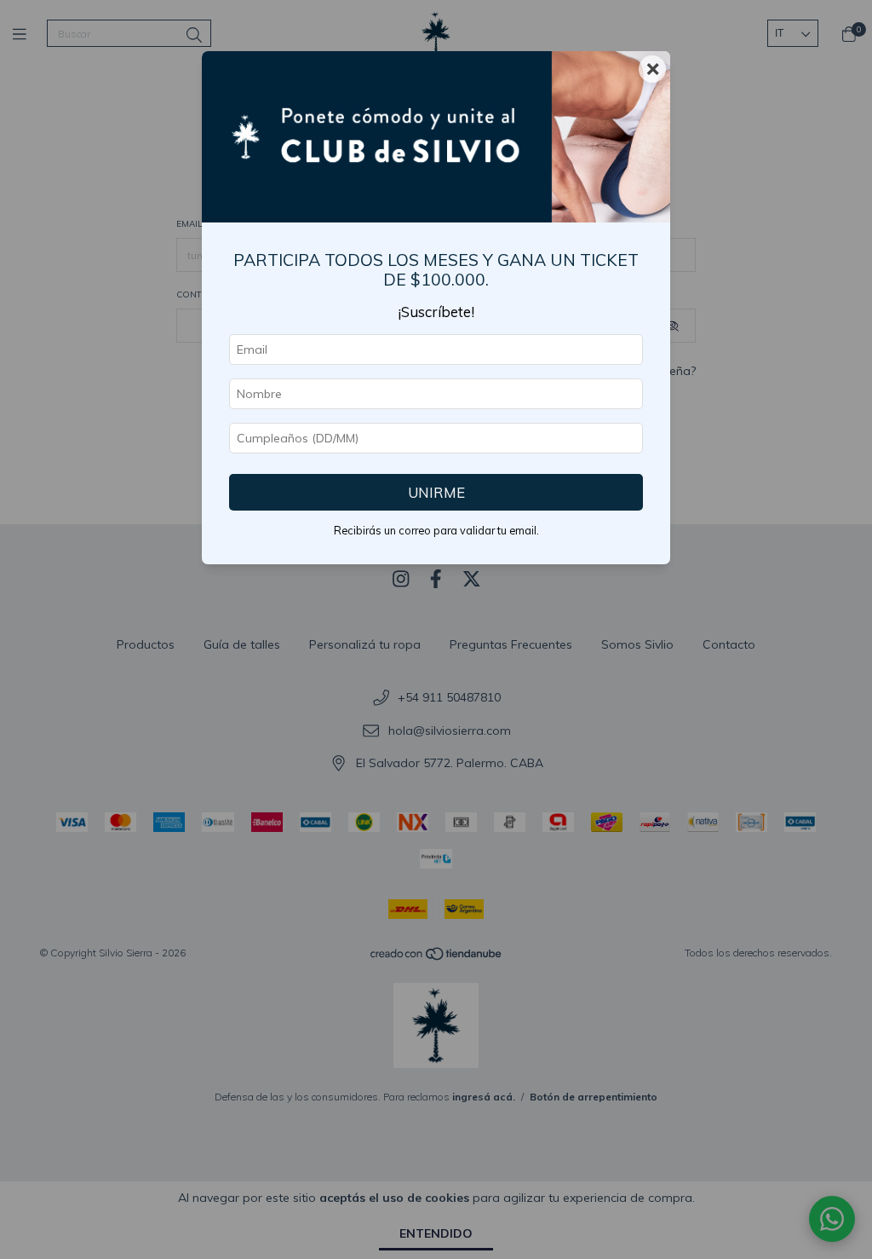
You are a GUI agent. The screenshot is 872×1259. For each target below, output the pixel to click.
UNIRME (436, 492)
